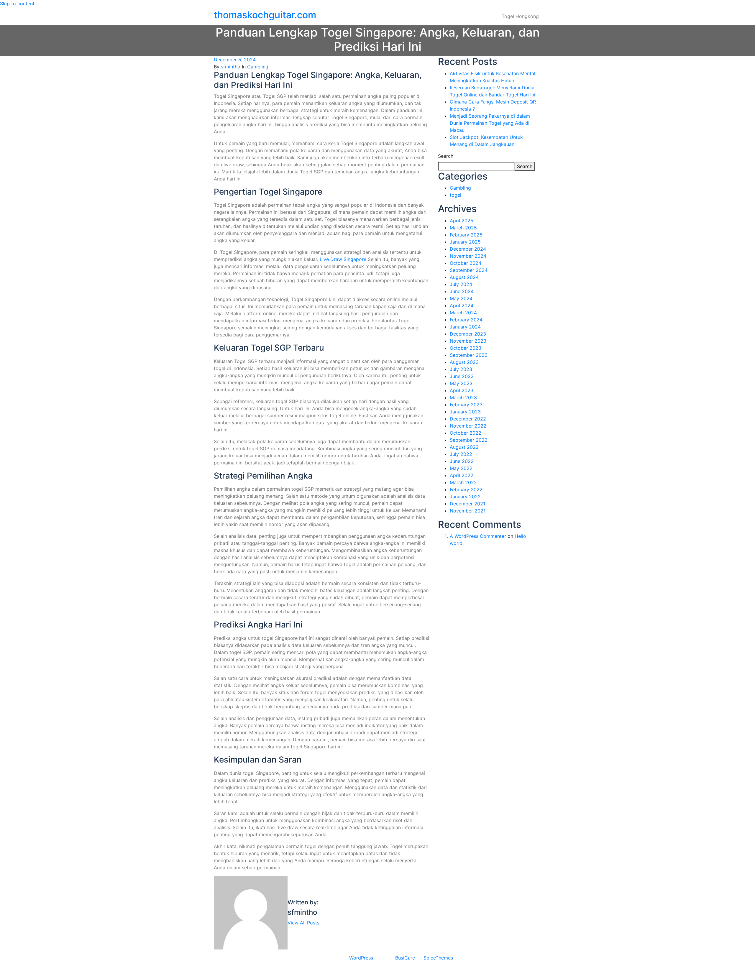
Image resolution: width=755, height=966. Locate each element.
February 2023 (466, 405)
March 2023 (463, 397)
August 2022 (464, 447)
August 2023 (464, 362)
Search (445, 156)
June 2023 (462, 376)
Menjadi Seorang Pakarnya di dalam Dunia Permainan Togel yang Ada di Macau (490, 123)
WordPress (361, 958)
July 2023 (461, 369)
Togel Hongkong (520, 16)
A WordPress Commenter (478, 536)
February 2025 (466, 235)
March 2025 (463, 228)
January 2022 (465, 497)
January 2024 (465, 327)
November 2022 (468, 426)
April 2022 (461, 475)
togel (455, 195)
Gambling (257, 67)
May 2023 (461, 383)
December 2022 (468, 419)
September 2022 (469, 440)
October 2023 (465, 348)
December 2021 (467, 504)
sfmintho (230, 67)
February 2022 (466, 489)
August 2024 (464, 277)
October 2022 (465, 433)
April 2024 (461, 305)
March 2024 (463, 313)
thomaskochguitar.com (265, 15)
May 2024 (461, 298)
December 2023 (468, 334)
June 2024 (462, 291)
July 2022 (461, 454)
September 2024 (469, 270)
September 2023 (469, 355)
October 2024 (465, 263)
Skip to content (17, 3)
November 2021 (467, 511)
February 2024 (466, 320)
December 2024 (468, 249)
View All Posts (303, 923)
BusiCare (405, 958)
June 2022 (462, 461)
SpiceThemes (437, 958)
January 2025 (465, 242)
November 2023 (468, 341)
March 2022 (463, 482)
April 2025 (461, 221)
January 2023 (465, 412)
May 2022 (461, 468)
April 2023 (461, 390)
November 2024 (468, 256)
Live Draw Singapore (343, 259)
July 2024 (461, 284)
